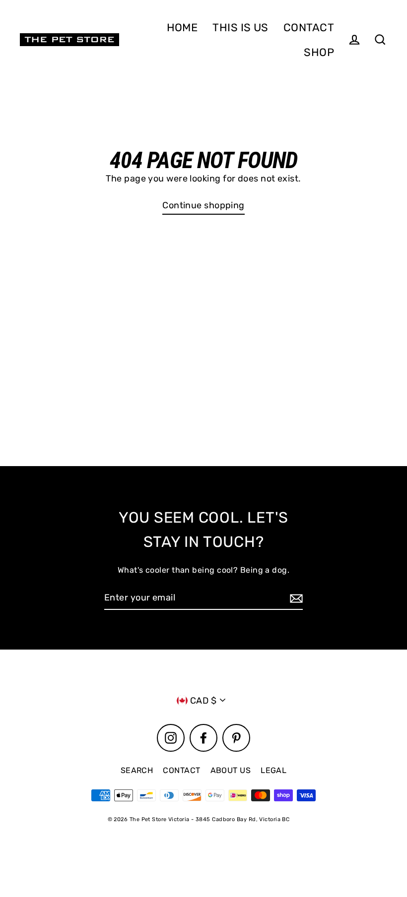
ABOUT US (230, 770)
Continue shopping (203, 205)
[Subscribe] (295, 598)
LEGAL (273, 770)
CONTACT (308, 27)
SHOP (319, 52)
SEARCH (137, 770)
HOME (182, 27)
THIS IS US (240, 27)
